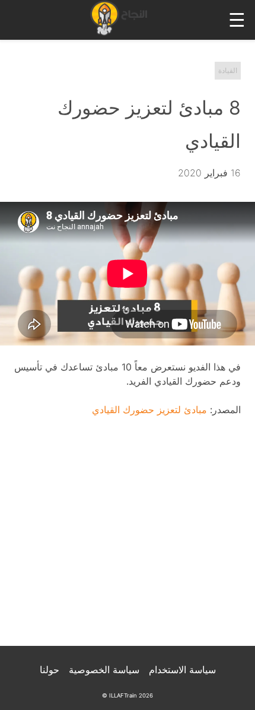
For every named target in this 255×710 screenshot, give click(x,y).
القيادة (227, 70)
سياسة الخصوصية (104, 670)
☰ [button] (237, 19)
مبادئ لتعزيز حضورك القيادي (149, 410)
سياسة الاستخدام (182, 670)
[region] (127, 539)
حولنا (49, 670)
